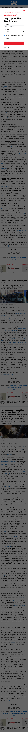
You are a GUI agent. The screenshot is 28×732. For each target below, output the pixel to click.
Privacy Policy (7, 47)
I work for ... (7, 29)
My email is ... (7, 24)
